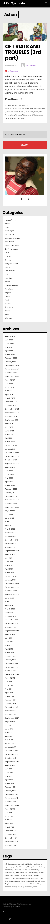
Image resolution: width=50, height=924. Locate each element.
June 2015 (9, 816)
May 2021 (9, 565)
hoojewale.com (11, 263)
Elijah (36, 112)
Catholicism (10, 234)
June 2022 (9, 518)
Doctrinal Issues (23, 105)
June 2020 (9, 598)
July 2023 (9, 471)
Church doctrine (18, 112)
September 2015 (12, 805)
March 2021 (9, 572)
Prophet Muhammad (12, 884)
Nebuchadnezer (37, 115)
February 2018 (11, 700)
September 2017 (12, 718)
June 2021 (9, 562)
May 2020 (9, 602)
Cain (15, 867)
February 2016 (11, 787)
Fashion (8, 256)
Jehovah (22, 878)
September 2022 (12, 507)
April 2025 (9, 394)
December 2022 (12, 496)
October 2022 (11, 503)
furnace (7, 115)
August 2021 (10, 554)
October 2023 (11, 460)
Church (24, 870)
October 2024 (11, 416)
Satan (7, 118)
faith (40, 112)
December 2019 (11, 620)
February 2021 (11, 576)
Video (7, 314)
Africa (7, 223)
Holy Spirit (37, 875)
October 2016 (10, 758)
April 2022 (9, 525)
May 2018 (9, 689)
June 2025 (9, 387)
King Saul (18, 115)
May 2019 (9, 645)
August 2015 (10, 809)
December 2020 (12, 583)
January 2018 (10, 703)
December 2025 (12, 365)
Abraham (8, 864)
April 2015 (9, 823)
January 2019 (10, 660)
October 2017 (10, 714)
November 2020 (12, 587)
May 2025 (9, 391)
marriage (9, 278)
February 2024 (11, 445)
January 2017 (10, 747)
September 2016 (12, 762)
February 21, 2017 (11, 65)
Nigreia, (8, 296)
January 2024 (11, 449)
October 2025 (11, 373)
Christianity (9, 242)
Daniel (27, 112)
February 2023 (11, 489)
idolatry (7, 878)
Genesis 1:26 (18, 875)
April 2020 (9, 605)
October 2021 (10, 547)
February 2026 (11, 358)
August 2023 (10, 467)
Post (7, 300)
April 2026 (9, 351)
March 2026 (10, 354)
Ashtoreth (18, 108)
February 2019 (11, 656)
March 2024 (10, 442)
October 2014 (10, 845)
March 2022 (10, 529)
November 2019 (11, 623)
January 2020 (10, 616)
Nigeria (8, 293)
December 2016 (11, 751)
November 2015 (11, 798)
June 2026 (9, 344)
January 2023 (10, 493)
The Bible (9, 307)
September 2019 (12, 631)
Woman (8, 318)
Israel (17, 878)
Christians (9, 112)
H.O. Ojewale (14, 3)
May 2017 (8, 732)
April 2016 (9, 780)
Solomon (12, 118)
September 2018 (12, 674)
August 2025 (10, 380)
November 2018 (11, 667)
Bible (31, 108)
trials (17, 118)
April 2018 (9, 692)
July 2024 (9, 427)
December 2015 (11, 794)
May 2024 (9, 434)
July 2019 (8, 638)
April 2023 (9, 482)
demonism (23, 872)
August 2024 (10, 423)
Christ (29, 867)
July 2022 (9, 514)
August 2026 (10, 336)
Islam (7, 267)
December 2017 (11, 707)
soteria (8, 303)
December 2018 (11, 663)
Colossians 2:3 (9, 872)
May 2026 (9, 347)
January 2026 (10, 362)
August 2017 (10, 722)
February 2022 (11, 532)
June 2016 (9, 773)
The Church (28, 887)
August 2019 (10, 634)
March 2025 (10, 398)
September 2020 (12, 594)
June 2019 (9, 642)
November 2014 (11, 841)
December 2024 (12, 409)
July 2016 (8, 769)
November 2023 (12, 456)
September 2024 (12, 420)
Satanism (8, 887)
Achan (12, 108)
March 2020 (10, 609)
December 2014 (11, 838)
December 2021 (11, 540)
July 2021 (8, 558)
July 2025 (9, 383)
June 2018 (9, 685)
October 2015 (10, 802)
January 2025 (10, 405)
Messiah (17, 881)
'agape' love (10, 220)
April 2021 (9, 569)
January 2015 (10, 834)
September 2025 (12, 376)
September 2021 (12, 551)
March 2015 (9, 827)
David (31, 112)
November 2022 (12, 500)
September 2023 (12, 463)
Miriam (24, 115)
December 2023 (12, 453)
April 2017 (9, 736)
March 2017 (9, 740)
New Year (9, 289)
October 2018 (10, 671)
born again (9, 231)
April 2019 (9, 649)
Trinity (35, 887)
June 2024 (9, 431)
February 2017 (10, 743)
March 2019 (9, 652)
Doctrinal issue (32, 872)
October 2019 (10, 627)
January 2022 (10, 536)
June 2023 (9, 474)
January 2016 (10, 791)
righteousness (24, 884)
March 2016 (9, 783)
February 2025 (11, 402)
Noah (42, 881)
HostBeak (16, 906)
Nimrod (37, 881)
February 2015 (11, 831)
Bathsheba (25, 108)
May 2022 (9, 522)
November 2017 (11, 711)
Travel (7, 311)
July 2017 (8, 725)
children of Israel (39, 108)
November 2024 (12, 413)
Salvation (33, 884)
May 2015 (9, 820)
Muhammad (30, 881)
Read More (11, 99)
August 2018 (10, 678)
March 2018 (9, 696)
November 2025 (12, 369)
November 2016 (11, 754)
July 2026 (9, 340)
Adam (14, 864)
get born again (28, 875)
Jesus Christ (10, 271)
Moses (30, 115)
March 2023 (10, 485)
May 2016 (9, 776)
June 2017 (9, 729)
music (7, 282)
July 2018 (8, 682)
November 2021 (11, 543)
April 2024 (9, 438)
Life (6, 274)
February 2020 (11, 613)
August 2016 (10, 765)
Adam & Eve (21, 864)
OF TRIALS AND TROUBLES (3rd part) (23, 52)
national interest (12, 285)
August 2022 (10, 511)
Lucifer (11, 881)
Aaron (7, 108)
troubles (22, 118)
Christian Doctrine (11, 105)
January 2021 (10, 580)
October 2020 (11, 591)
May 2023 (9, 478)
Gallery (8, 260)
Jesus (12, 115)
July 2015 (8, 812)
